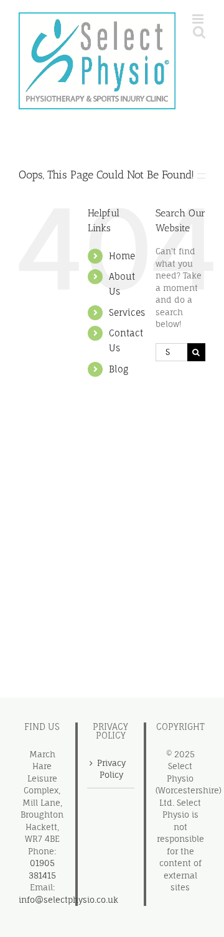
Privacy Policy (111, 769)
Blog (118, 369)
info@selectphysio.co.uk (68, 900)
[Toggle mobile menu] (198, 18)
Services (127, 312)
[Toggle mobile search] (199, 32)
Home (122, 256)
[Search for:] (171, 351)
